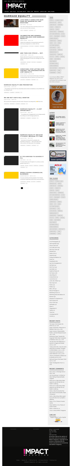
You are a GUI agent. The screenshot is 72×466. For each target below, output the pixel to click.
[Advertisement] (13, 437)
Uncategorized (53, 314)
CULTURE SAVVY (21, 11)
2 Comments (28, 145)
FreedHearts (6, 92)
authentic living (59, 20)
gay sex (63, 197)
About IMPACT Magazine (60, 410)
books (59, 22)
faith (51, 197)
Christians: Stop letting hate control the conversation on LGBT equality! (32, 70)
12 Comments (28, 79)
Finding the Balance (54, 257)
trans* (59, 70)
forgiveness (57, 197)
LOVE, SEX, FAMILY (54, 280)
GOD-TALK (13, 11)
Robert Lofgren (23, 40)
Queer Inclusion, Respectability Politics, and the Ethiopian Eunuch (60, 131)
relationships (53, 61)
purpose (62, 56)
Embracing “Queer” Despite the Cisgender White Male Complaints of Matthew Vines (61, 137)
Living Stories (53, 277)
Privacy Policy (43, 460)
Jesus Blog (52, 275)
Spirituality (52, 304)
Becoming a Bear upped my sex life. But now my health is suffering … (57, 382)
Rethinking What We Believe (56, 294)
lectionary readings (54, 45)
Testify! (51, 310)
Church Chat (52, 245)
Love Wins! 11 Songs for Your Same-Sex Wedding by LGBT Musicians (31, 21)
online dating (53, 54)
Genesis (59, 40)
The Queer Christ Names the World (60, 117)
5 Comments (26, 30)
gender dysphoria (54, 38)
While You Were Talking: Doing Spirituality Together (57, 377)
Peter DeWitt (53, 405)
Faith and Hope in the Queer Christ (58, 359)
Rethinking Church (54, 292)
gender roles (53, 40)
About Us (24, 460)
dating (57, 29)
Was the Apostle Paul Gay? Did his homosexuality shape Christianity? (58, 392)
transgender (53, 72)
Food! (51, 259)
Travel (51, 312)
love (59, 47)
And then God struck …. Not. (31, 53)
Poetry (51, 284)
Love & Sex (43, 11)
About (9, 1)
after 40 (52, 20)
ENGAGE (36, 11)
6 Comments (12, 92)
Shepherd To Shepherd (55, 298)
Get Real (26, 165)
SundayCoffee (53, 70)
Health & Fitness (53, 271)
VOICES (6, 11)
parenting (60, 54)
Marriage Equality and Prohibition (18, 85)
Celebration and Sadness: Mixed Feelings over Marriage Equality (32, 37)
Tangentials (36, 165)
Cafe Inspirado (53, 243)
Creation (52, 29)
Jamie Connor (23, 24)
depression (60, 31)
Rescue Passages (54, 290)
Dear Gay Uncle (53, 31)
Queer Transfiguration (55, 362)
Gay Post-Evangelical (55, 263)
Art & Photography (54, 241)
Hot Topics (23, 79)
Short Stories (53, 300)
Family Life (52, 253)
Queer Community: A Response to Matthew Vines (61, 123)
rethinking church (54, 63)
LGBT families (53, 47)
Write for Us (15, 1)
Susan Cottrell (7, 86)
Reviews (52, 296)
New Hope (52, 282)
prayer (57, 56)
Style (22, 30)
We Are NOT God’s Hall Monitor (16, 97)
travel (59, 72)
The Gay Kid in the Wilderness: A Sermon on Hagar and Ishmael (61, 145)
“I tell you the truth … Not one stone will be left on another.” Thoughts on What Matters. (58, 348)
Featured (22, 165)
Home (5, 1)
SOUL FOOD (51, 11)
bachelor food (53, 22)
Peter (51, 401)
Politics (52, 56)
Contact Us (21, 1)
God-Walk (52, 269)
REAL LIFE (30, 11)
